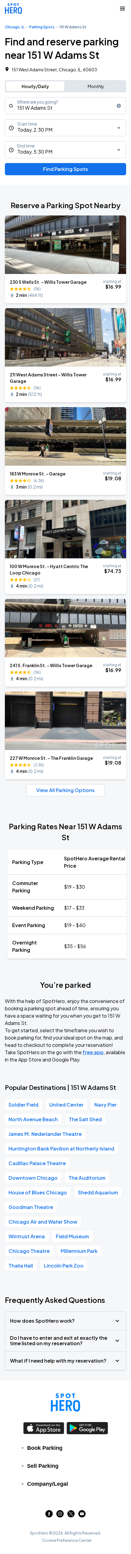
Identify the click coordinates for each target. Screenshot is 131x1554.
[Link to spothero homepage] (65, 1402)
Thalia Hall (21, 1265)
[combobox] (65, 105)
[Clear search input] (118, 105)
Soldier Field (23, 1104)
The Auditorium (87, 1178)
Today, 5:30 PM (34, 151)
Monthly (96, 86)
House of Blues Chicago (38, 1192)
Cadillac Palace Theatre (37, 1163)
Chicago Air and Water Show (43, 1221)
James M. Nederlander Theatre (45, 1134)
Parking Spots (42, 27)
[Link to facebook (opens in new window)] (49, 1515)
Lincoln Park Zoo (63, 1265)
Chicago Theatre (29, 1251)
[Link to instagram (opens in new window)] (60, 1515)
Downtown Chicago (33, 1178)
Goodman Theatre (31, 1207)
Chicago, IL (14, 27)
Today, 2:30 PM (34, 129)
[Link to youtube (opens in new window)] (82, 1515)
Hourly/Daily (35, 86)
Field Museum (72, 1236)
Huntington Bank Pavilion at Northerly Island (61, 1148)
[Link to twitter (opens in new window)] (71, 1515)
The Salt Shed (85, 1119)
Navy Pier (105, 1104)
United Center (66, 1104)
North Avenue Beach (33, 1119)
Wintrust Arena (27, 1236)
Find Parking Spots (65, 169)
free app (93, 1052)
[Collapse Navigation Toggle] (122, 8)
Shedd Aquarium (98, 1192)
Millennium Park (79, 1251)
